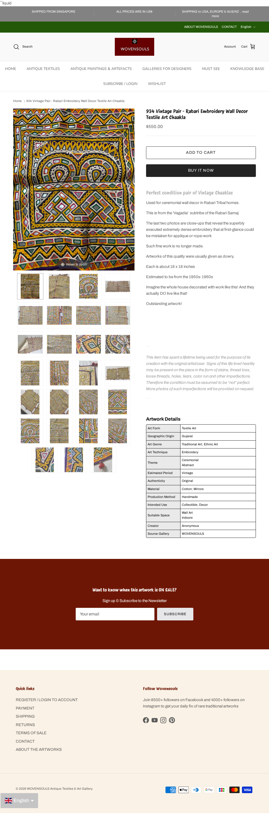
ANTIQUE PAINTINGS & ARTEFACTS (101, 68)
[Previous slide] (18, 187)
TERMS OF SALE (31, 733)
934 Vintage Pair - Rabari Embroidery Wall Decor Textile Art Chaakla (75, 101)
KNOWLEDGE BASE (247, 68)
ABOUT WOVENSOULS (201, 27)
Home (17, 101)
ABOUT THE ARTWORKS (39, 749)
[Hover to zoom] (73, 189)
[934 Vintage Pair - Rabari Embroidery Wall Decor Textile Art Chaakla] (59, 286)
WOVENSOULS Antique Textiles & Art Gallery (59, 789)
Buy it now (201, 170)
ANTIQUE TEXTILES (43, 68)
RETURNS (25, 725)
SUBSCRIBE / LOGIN (120, 83)
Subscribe (175, 614)
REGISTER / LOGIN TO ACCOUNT (47, 700)
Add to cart (201, 152)
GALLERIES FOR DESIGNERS (167, 68)
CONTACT (229, 27)
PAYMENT (25, 708)
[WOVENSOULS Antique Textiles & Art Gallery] (134, 47)
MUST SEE (211, 68)
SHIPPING (25, 716)
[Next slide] (129, 187)
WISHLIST (157, 83)
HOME (10, 68)
